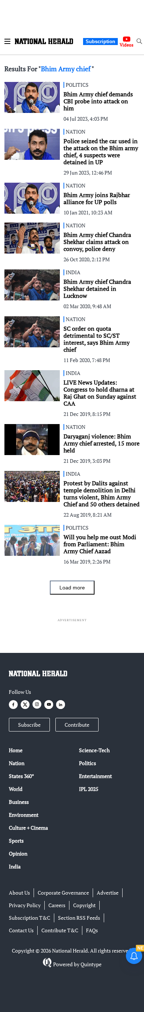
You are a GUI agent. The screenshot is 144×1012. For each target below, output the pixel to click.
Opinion (18, 853)
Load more (72, 588)
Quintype (91, 964)
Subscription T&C (29, 917)
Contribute (77, 724)
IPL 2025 (88, 788)
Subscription (100, 41)
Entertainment (95, 775)
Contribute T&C (59, 930)
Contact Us (21, 930)
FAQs (92, 930)
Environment (23, 814)
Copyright (84, 905)
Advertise (108, 892)
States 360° (21, 775)
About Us (19, 892)
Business (19, 801)
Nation (16, 763)
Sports (16, 840)
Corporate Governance (63, 892)
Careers (56, 905)
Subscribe (29, 724)
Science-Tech (94, 750)
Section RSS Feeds (79, 917)
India (15, 866)
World (16, 788)
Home (16, 750)
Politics (87, 763)
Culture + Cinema (28, 827)
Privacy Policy (25, 905)
